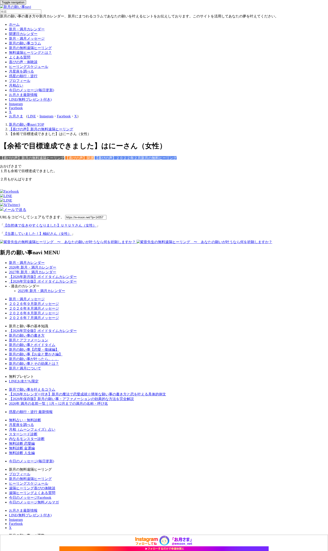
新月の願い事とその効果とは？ (34, 363)
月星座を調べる (21, 71)
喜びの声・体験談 (23, 62)
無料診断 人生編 (22, 453)
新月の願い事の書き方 (27, 335)
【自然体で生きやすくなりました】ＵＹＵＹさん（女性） (50, 225)
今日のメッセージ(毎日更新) (31, 90)
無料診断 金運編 (22, 448)
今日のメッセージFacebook (30, 497)
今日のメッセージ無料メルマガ (34, 502)
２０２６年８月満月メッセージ (34, 308)
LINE (32, 116)
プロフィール (19, 81)
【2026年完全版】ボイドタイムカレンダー (43, 281)
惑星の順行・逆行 (23, 76)
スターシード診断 (23, 434)
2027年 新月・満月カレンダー (32, 272)
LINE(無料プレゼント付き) (30, 99)
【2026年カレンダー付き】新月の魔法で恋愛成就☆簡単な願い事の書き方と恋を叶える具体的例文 (87, 394)
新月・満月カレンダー (27, 29)
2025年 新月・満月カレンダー (41, 291)
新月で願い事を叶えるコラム (32, 389)
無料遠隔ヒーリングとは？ (30, 52)
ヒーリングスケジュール (28, 67)
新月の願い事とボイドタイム (32, 345)
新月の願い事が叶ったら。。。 (34, 359)
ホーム (14, 24)
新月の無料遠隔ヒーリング (30, 48)
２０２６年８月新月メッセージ (34, 313)
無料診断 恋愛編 (22, 443)
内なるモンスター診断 (27, 439)
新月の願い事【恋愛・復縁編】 (34, 349)
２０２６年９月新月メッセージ (34, 304)
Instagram (16, 104)
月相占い (16, 85)
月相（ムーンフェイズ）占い (32, 429)
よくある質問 (19, 57)
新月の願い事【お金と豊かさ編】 (35, 354)
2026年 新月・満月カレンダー (32, 267)
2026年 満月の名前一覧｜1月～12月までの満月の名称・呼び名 (58, 403)
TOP (26, 124)
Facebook (16, 108)
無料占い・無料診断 (25, 420)
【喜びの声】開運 (79, 158)
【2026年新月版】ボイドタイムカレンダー (43, 277)
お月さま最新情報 (23, 95)
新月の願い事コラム (25, 43)
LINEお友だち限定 (24, 381)
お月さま (16, 116)
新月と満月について (25, 368)
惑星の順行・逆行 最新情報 (31, 412)
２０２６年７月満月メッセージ (34, 318)
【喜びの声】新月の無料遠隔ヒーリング (32, 158)
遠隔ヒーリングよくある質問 (32, 493)
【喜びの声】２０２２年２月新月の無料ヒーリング (136, 158)
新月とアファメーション (28, 340)
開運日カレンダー (23, 34)
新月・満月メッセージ (27, 38)
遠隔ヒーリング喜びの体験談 (32, 488)
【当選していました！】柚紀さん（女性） (37, 234)
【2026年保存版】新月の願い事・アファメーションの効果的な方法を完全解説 (71, 399)
